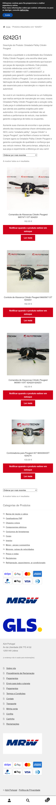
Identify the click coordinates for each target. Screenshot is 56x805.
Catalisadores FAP (14, 518)
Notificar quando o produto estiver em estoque (28, 229)
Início (8, 26)
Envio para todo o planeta (18, 683)
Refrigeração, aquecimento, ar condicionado (25, 562)
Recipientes (11, 558)
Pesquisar (28, 800)
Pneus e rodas (12, 553)
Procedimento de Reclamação (20, 673)
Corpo (8, 536)
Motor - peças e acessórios (18, 545)
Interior (9, 540)
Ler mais (28, 237)
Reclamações (12, 723)
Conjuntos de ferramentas (17, 531)
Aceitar (7, 15)
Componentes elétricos (16, 527)
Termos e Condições (15, 693)
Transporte (11, 703)
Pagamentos (12, 678)
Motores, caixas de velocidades (20, 549)
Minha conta (12, 708)
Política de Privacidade (29, 790)
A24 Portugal (11, 790)
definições (24, 10)
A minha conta (9, 800)
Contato (10, 698)
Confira (9, 713)
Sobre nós (11, 668)
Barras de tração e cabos (17, 514)
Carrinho (10, 718)
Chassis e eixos (13, 522)
